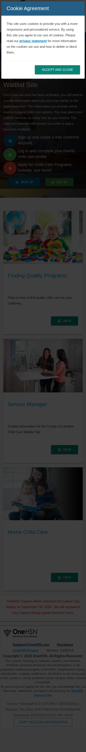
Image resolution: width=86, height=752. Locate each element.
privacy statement (33, 41)
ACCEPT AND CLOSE (57, 69)
